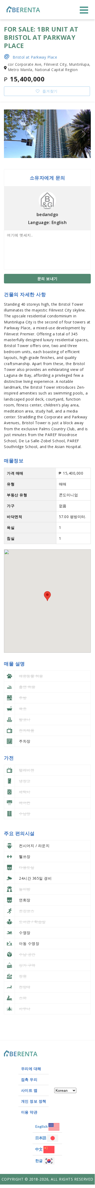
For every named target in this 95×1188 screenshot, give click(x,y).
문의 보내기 (47, 278)
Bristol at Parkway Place (30, 57)
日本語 (41, 1138)
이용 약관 (29, 1112)
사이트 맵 (29, 1090)
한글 (39, 1160)
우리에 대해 (31, 1068)
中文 (39, 1149)
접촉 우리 (29, 1079)
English (41, 1126)
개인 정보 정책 (33, 1101)
